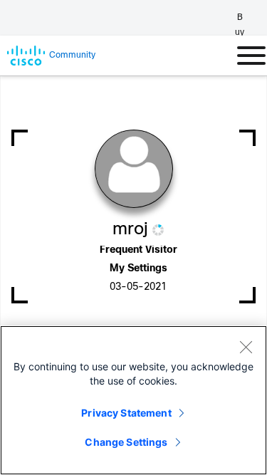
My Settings (138, 268)
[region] (133, 400)
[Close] (246, 347)
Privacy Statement (126, 413)
